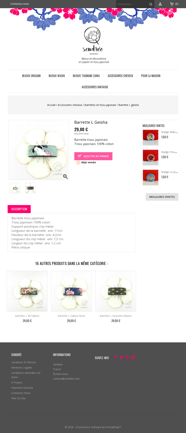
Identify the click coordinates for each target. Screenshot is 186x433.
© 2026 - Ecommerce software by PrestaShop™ (93, 427)
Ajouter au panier (96, 156)
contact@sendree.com (66, 378)
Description (19, 209)
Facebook (114, 358)
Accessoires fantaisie (95, 87)
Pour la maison (150, 76)
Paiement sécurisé (22, 387)
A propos (16, 382)
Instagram (132, 358)
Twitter (120, 358)
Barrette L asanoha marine (116, 315)
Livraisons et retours (23, 362)
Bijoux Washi (57, 76)
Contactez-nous (19, 3)
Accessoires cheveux (120, 76)
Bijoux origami (31, 76)
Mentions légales (21, 367)
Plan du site (18, 398)
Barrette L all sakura (27, 315)
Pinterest (126, 358)
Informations (62, 354)
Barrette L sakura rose (71, 315)
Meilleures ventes (162, 197)
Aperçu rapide (41, 276)
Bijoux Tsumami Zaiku (86, 76)
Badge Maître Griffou (173, 132)
